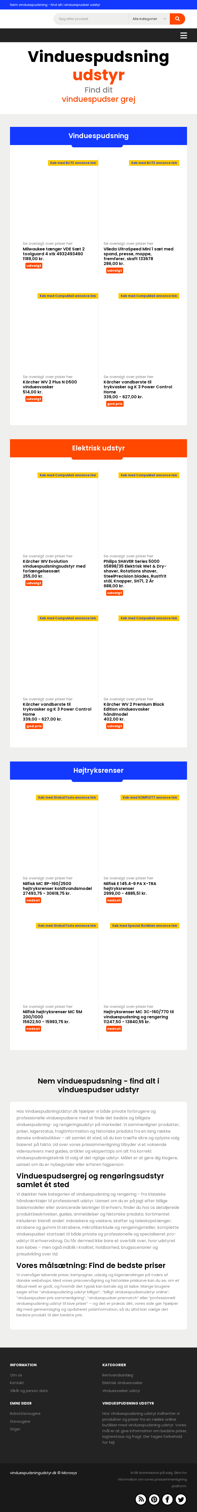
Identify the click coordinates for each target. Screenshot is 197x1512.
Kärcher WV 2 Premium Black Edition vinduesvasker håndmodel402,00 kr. (134, 711)
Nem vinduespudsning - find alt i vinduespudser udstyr (55, 4)
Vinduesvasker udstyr (121, 1390)
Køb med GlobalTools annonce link (67, 797)
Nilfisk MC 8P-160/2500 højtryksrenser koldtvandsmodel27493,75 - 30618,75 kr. (57, 888)
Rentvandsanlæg (117, 1375)
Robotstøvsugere (25, 1413)
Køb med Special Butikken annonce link (144, 925)
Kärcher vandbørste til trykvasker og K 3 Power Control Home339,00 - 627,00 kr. (138, 389)
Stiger (15, 1429)
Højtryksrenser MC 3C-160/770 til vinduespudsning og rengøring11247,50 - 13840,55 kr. (139, 1016)
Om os (16, 1375)
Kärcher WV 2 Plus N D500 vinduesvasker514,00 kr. (50, 387)
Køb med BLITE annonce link (73, 163)
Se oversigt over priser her (48, 243)
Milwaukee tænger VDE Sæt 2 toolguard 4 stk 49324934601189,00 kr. (54, 254)
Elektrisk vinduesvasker (122, 1382)
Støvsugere (20, 1421)
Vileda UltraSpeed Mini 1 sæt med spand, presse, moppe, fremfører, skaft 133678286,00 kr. (138, 256)
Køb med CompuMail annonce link (68, 296)
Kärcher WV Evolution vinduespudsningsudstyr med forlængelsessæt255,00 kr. (54, 568)
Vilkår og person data (29, 1390)
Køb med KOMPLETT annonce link (150, 797)
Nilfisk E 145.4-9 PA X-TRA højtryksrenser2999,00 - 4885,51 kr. (130, 888)
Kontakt (17, 1382)
